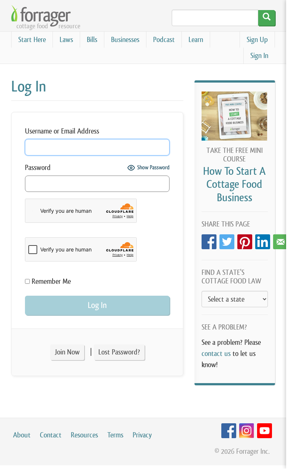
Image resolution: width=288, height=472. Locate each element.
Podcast (164, 39)
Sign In (259, 55)
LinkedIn (262, 239)
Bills (92, 39)
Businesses (125, 39)
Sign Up (257, 39)
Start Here (32, 39)
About (22, 435)
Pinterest (244, 239)
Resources (84, 435)
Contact (50, 435)
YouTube (264, 431)
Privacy (142, 435)
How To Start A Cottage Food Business (234, 184)
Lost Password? (119, 352)
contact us (216, 353)
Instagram (246, 431)
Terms (115, 435)
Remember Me (50, 281)
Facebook (209, 239)
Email (280, 239)
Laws (66, 39)
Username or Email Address (62, 131)
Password (38, 167)
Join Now (67, 352)
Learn (196, 39)
